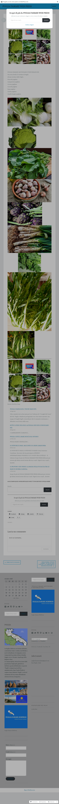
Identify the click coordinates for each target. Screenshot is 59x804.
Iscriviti (46, 20)
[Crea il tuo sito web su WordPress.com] (29, 1)
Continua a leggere (29, 24)
